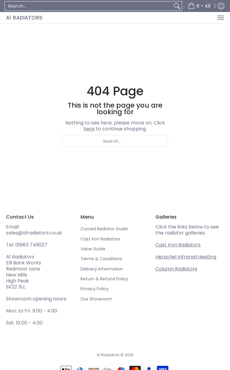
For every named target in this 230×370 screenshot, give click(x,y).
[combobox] (88, 5)
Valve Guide (93, 249)
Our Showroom (96, 299)
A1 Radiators (24, 17)
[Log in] (221, 6)
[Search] (177, 5)
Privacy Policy (95, 289)
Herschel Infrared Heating (185, 256)
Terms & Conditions (101, 259)
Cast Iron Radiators (100, 239)
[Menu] (220, 17)
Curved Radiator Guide (104, 229)
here (89, 128)
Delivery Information (102, 269)
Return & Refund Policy (104, 279)
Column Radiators (176, 268)
